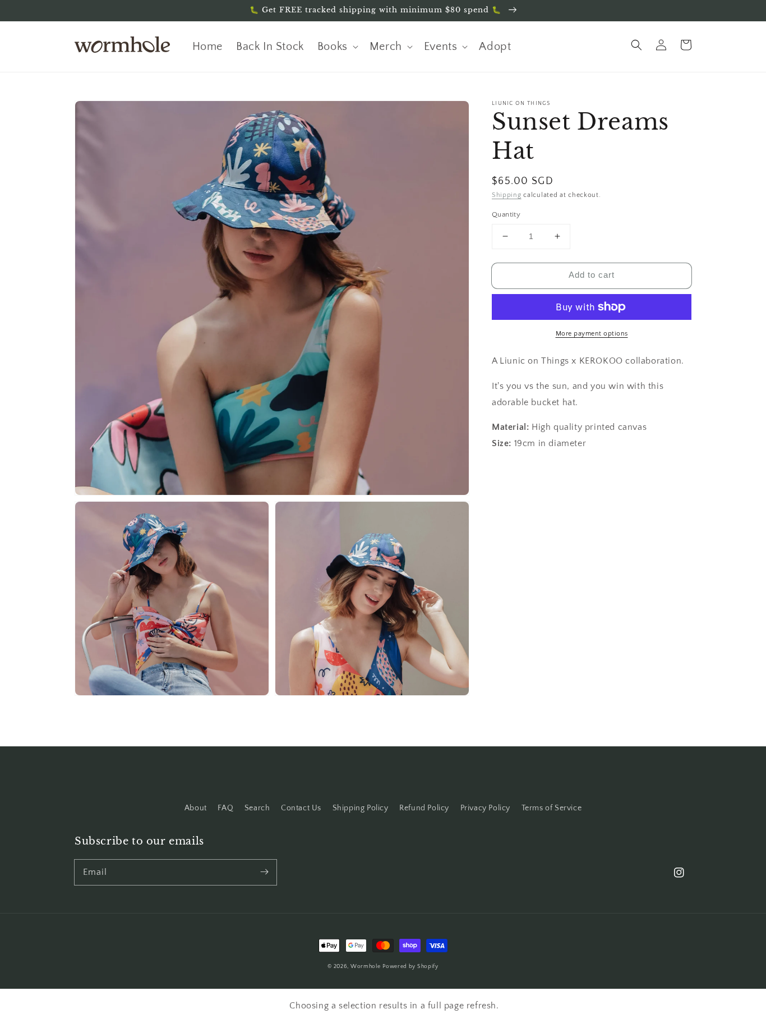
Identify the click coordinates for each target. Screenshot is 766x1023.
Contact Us (301, 808)
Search (257, 808)
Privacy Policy (485, 808)
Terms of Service (552, 808)
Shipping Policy (361, 808)
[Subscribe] (264, 872)
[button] (636, 45)
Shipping (507, 195)
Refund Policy (424, 808)
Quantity (510, 214)
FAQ (225, 808)
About (195, 808)
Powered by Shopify (410, 967)
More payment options (592, 333)
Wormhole (365, 967)
